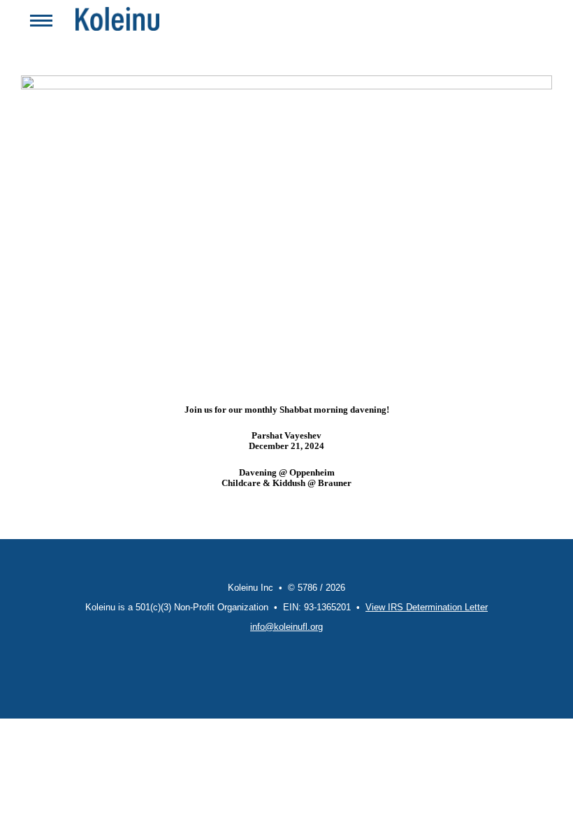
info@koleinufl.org (286, 626)
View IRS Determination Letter (426, 607)
